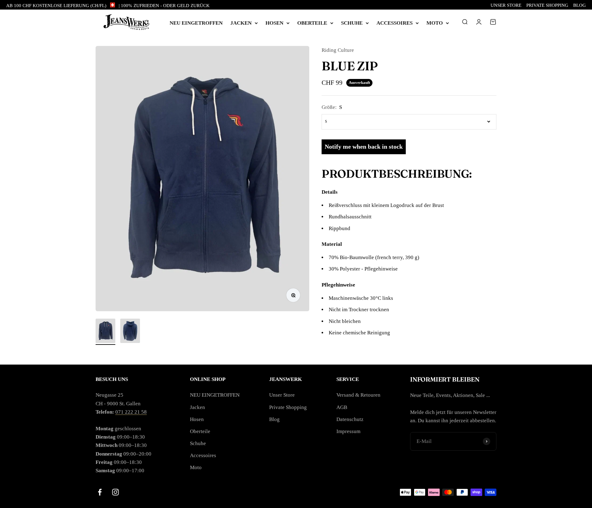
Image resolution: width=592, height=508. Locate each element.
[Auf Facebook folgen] (100, 492)
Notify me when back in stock (364, 146)
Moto (434, 23)
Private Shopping (547, 5)
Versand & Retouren (358, 395)
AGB (341, 407)
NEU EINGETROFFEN (196, 23)
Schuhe (352, 23)
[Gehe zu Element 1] (105, 332)
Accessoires (394, 23)
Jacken (241, 23)
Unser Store (506, 5)
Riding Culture (338, 50)
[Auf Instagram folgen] (115, 492)
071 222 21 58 (131, 412)
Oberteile (312, 23)
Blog (579, 5)
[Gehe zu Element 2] (130, 332)
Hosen (274, 23)
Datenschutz (350, 419)
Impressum (348, 431)
